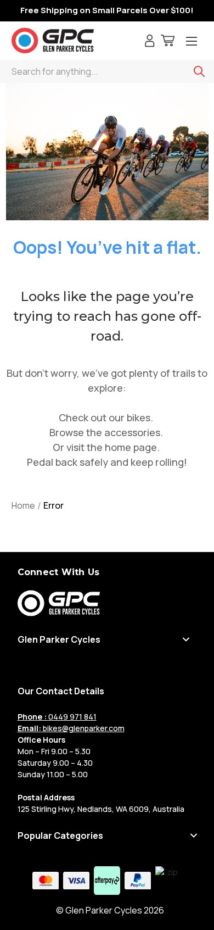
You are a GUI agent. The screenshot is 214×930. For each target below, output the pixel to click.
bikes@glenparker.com (71, 728)
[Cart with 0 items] (167, 42)
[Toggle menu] (191, 42)
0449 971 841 (57, 716)
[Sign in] (150, 42)
